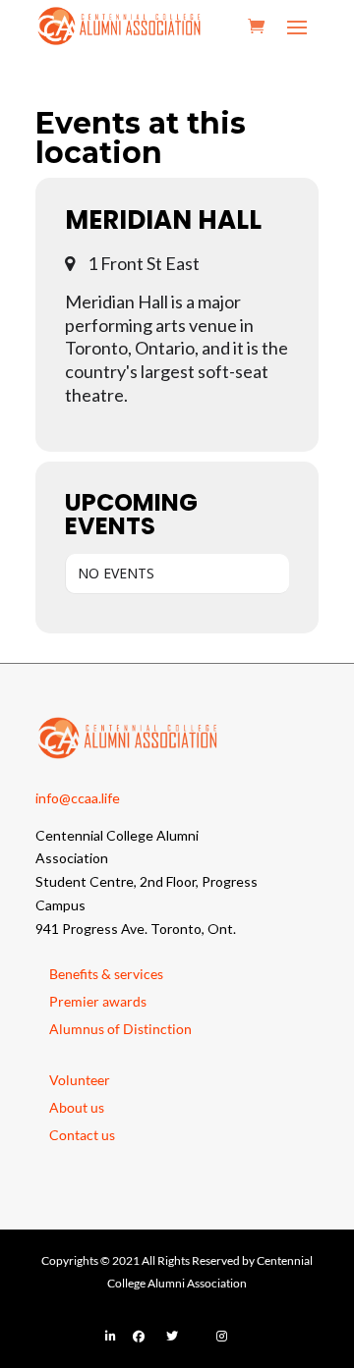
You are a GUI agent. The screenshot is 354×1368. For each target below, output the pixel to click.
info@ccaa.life (77, 798)
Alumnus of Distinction (120, 1028)
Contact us (82, 1134)
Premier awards (98, 1001)
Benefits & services (106, 973)
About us (76, 1107)
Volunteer (79, 1079)
